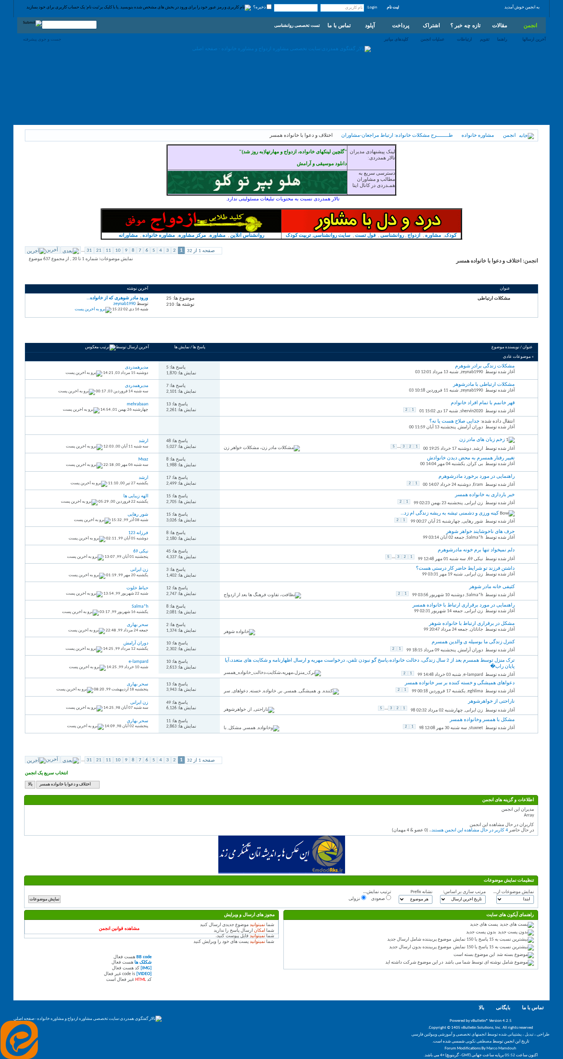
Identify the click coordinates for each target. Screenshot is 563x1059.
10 (118, 250)
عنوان (527, 347)
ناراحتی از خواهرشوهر (491, 701)
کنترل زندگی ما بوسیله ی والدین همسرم (473, 641)
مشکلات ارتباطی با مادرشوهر (484, 384)
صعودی (378, 899)
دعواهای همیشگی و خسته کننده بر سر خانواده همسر (460, 682)
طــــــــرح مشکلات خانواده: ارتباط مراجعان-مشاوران (397, 135)
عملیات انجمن (433, 39)
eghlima (475, 691)
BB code (144, 957)
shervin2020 (471, 411)
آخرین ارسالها (534, 39)
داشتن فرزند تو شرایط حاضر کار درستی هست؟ (465, 568)
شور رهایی (472, 521)
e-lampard (473, 674)
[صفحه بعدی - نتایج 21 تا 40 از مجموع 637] (71, 250)
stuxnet (476, 728)
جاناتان (476, 629)
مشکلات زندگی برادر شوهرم (485, 366)
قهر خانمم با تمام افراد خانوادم (483, 402)
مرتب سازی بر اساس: (464, 892)
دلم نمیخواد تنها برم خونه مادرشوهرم (476, 550)
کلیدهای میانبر (396, 39)
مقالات (499, 25)
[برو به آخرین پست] (83, 373)
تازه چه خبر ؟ (465, 25)
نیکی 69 (475, 559)
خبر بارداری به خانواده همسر (485, 494)
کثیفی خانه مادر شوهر (492, 586)
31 (89, 250)
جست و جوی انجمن (48, 334)
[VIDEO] (144, 974)
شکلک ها (143, 962)
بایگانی (503, 1007)
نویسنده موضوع (505, 347)
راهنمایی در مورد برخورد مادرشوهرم (477, 476)
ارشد (478, 448)
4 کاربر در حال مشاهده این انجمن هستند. (469, 830)
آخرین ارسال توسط (132, 347)
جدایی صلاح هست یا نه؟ (454, 421)
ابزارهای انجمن (86, 334)
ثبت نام (393, 7)
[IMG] (146, 968)
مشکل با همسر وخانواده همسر (482, 719)
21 (98, 250)
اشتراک (431, 25)
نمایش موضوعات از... (513, 892)
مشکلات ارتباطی (494, 298)
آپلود (370, 25)
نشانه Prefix (421, 892)
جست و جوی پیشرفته (42, 39)
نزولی (355, 899)
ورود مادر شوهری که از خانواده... (117, 298)
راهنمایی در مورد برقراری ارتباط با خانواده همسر (463, 605)
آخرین (52, 250)
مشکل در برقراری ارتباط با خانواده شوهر (472, 623)
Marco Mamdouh (501, 1048)
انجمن (530, 25)
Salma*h (474, 537)
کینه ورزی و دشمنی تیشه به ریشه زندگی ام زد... (450, 513)
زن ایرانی (474, 503)
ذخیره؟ (260, 7)
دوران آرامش (470, 427)
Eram (478, 484)
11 (108, 250)
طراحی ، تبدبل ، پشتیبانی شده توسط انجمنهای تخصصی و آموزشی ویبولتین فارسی (480, 1035)
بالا (30, 784)
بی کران (475, 464)
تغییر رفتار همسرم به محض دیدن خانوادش (471, 458)
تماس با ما (339, 25)
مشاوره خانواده (478, 135)
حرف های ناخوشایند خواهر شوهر (480, 531)
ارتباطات (464, 39)
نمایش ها (182, 347)
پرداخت (400, 25)
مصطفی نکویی (478, 1041)
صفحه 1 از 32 (201, 250)
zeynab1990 (472, 372)
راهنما (502, 39)
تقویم (484, 39)
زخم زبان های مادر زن (482, 439)
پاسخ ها (199, 347)
